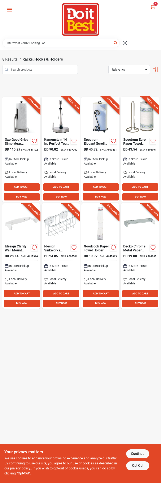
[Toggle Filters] (155, 69)
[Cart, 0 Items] (153, 7)
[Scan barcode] (125, 43)
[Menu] (9, 9)
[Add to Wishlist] (34, 141)
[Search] (116, 42)
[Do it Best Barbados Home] (80, 19)
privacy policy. (20, 468)
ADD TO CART (22, 186)
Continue (137, 454)
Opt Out (137, 466)
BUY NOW (21, 196)
